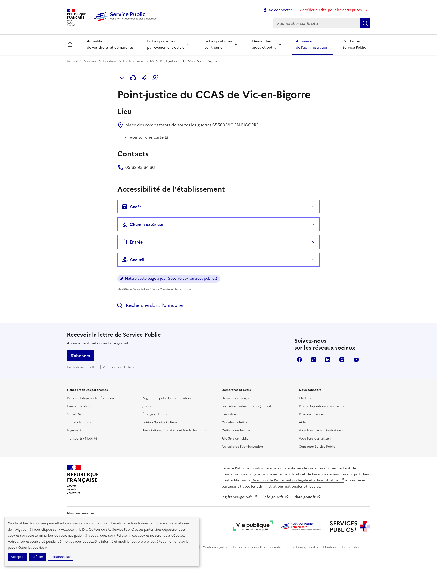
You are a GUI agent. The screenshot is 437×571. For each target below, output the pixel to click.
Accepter (18, 556)
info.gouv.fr (273, 497)
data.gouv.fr (305, 497)
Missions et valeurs (312, 414)
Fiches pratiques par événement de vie (165, 44)
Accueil (72, 61)
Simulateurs (230, 414)
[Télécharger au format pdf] (121, 77)
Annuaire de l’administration (312, 44)
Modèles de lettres (235, 422)
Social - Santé (76, 414)
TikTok (314, 360)
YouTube (356, 360)
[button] (155, 77)
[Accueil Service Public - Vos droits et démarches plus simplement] (127, 21)
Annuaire (90, 61)
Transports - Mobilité (82, 438)
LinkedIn (328, 360)
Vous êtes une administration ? (321, 430)
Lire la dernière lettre (82, 367)
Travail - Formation (80, 422)
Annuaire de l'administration (242, 446)
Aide (302, 422)
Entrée (136, 242)
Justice (147, 406)
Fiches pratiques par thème (218, 44)
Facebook (299, 360)
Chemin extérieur (147, 224)
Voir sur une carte (146, 137)
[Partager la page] (144, 77)
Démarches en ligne (236, 398)
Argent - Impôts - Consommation (167, 398)
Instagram (342, 360)
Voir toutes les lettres (118, 367)
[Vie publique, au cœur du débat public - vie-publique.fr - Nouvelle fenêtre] (253, 526)
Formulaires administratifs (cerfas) (246, 406)
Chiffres (305, 398)
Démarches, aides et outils (264, 44)
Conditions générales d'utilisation (311, 547)
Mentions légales (215, 547)
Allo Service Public (235, 438)
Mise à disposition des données (321, 406)
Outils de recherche (236, 430)
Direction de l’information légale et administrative (295, 480)
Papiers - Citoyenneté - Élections (90, 398)
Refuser (37, 556)
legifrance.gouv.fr (237, 497)
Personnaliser (61, 556)
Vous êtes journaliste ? (315, 438)
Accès (135, 207)
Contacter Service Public (354, 44)
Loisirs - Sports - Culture (160, 422)
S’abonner (80, 356)
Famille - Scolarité (80, 406)
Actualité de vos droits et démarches (110, 44)
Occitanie (110, 61)
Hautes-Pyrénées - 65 (138, 61)
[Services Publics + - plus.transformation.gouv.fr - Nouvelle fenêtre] (350, 526)
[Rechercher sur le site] (365, 23)
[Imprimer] (133, 77)
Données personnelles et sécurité (257, 547)
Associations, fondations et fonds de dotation (176, 430)
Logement (74, 430)
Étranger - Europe (155, 414)
